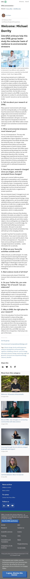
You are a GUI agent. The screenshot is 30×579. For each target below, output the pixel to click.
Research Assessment (19, 553)
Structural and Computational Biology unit (14, 344)
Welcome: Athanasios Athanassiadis (12, 394)
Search (27, 1)
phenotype (4, 353)
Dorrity (14, 347)
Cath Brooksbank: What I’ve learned (12, 474)
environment (17, 349)
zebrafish (8, 357)
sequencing (20, 353)
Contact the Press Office (8, 497)
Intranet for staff (16, 555)
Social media (21, 548)
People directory (22, 544)
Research (4, 528)
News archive (5, 490)
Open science (11, 553)
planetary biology (11, 353)
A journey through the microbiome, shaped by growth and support (14, 448)
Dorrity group (5, 340)
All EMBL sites (17, 8)
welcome (3, 357)
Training (3, 536)
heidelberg (10, 351)
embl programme (21, 347)
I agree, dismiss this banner (14, 574)
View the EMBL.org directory (10, 521)
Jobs (18, 536)
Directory (21, 1)
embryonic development (7, 349)
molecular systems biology (20, 351)
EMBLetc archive (6, 487)
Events (19, 532)
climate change (8, 347)
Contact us (20, 528)
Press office (9, 8)
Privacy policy (5, 553)
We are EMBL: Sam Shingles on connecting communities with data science (14, 420)
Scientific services (6, 532)
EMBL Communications (7, 5)
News (19, 540)
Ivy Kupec (8, 15)
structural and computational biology (16, 355)
